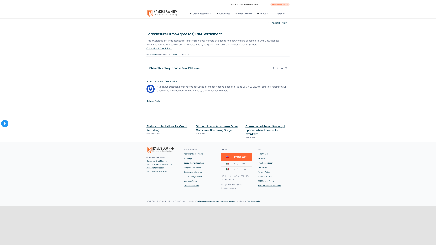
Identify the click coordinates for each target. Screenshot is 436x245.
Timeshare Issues (191, 185)
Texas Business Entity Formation (160, 164)
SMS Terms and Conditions (269, 185)
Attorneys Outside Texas (156, 171)
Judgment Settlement (193, 167)
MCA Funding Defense (193, 176)
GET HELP (244, 4)
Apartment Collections (193, 154)
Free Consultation (265, 163)
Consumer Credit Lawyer (156, 161)
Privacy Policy (264, 172)
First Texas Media (253, 201)
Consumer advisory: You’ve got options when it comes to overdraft (265, 130)
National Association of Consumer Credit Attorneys (216, 201)
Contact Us (263, 167)
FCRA (175, 55)
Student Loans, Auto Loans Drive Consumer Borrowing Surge (217, 128)
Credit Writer (153, 55)
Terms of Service (265, 176)
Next (284, 22)
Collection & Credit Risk (159, 48)
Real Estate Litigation (155, 168)
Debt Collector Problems (194, 163)
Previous (275, 22)
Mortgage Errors (190, 181)
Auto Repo (188, 158)
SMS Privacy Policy (266, 181)
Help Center (263, 154)
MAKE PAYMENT (253, 4)
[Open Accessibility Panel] (4, 123)
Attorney (261, 158)
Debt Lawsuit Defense (193, 172)
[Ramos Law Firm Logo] (162, 10)
